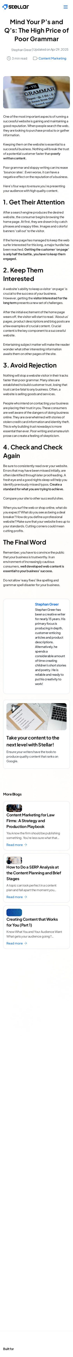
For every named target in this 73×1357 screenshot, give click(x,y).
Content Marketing (52, 58)
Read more (14, 845)
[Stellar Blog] (15, 6)
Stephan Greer (21, 50)
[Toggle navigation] (65, 7)
